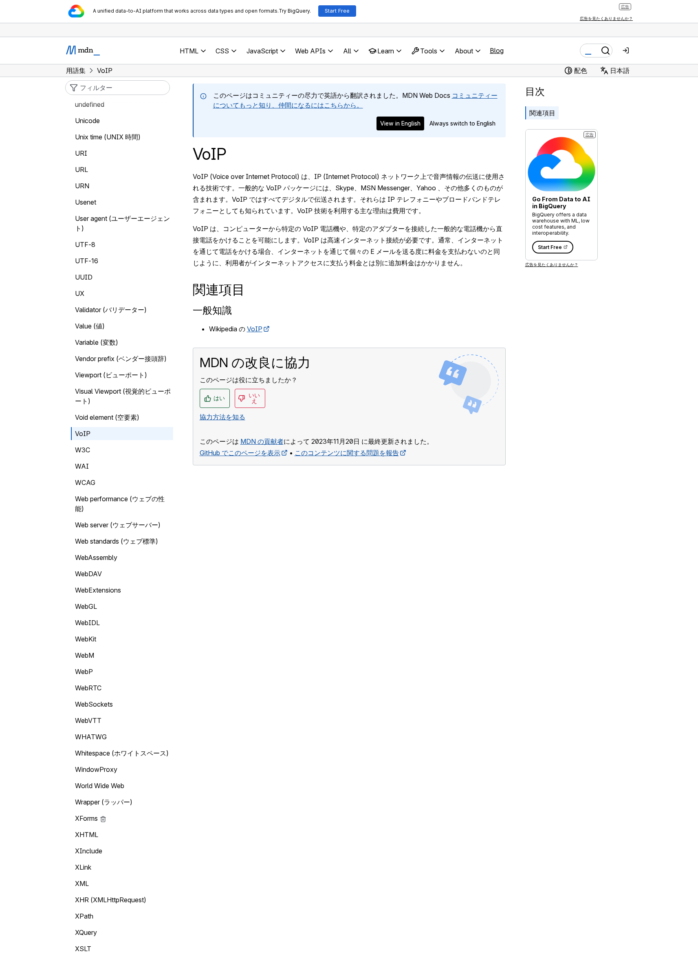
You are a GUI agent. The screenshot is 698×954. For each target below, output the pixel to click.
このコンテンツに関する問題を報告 (347, 453)
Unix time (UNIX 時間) (108, 137)
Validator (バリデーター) (111, 310)
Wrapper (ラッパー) (103, 802)
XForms (86, 818)
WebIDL (87, 623)
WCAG (85, 482)
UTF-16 (86, 261)
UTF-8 (85, 244)
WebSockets (94, 704)
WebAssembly (96, 557)
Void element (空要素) (107, 417)
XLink (83, 867)
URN (82, 186)
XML (82, 883)
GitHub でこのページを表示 (240, 453)
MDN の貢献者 (262, 441)
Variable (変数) (96, 342)
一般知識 (212, 310)
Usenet (85, 202)
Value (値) (90, 326)
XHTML (86, 835)
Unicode (87, 121)
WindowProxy (96, 769)
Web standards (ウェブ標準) (116, 541)
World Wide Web (99, 786)
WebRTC (88, 688)
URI (81, 153)
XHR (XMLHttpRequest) (110, 900)
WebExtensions (98, 590)
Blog (497, 50)
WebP (84, 672)
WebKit (85, 639)
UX (79, 293)
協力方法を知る (222, 417)
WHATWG (91, 737)
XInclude (88, 851)
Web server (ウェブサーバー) (118, 525)
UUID (83, 277)
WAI (82, 466)
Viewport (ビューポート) (111, 375)
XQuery (86, 932)
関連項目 (542, 113)
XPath (84, 916)
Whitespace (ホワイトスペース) (122, 753)
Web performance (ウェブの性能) (120, 504)
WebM (84, 655)
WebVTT (88, 720)
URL (81, 169)
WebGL (86, 606)
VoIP (254, 329)
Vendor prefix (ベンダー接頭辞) (121, 359)
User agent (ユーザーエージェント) (122, 223)
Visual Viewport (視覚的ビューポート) (123, 396)
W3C (82, 450)
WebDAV (88, 574)
